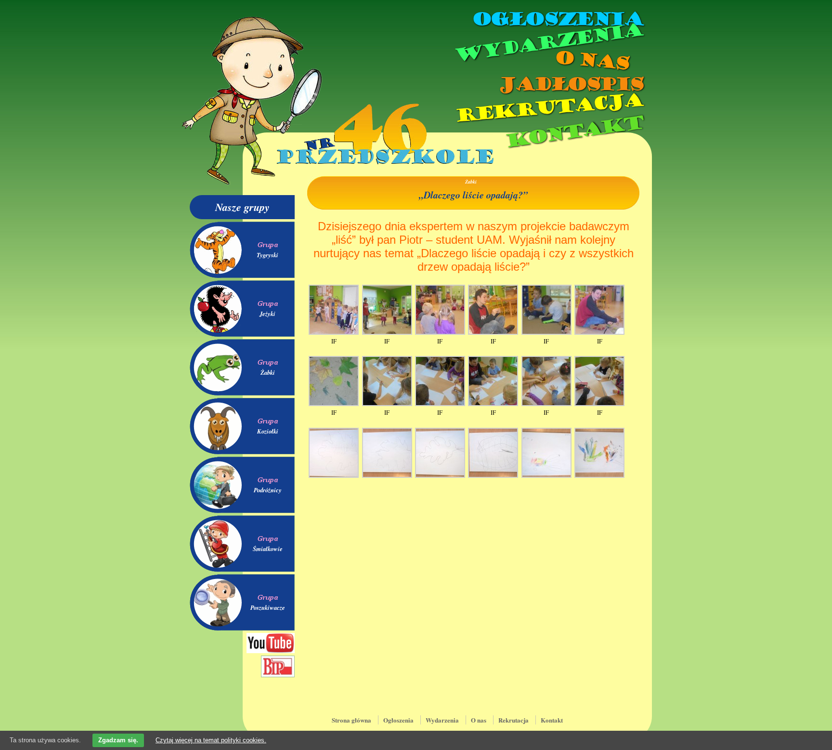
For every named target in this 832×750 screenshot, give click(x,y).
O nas (591, 60)
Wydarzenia (548, 43)
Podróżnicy (268, 490)
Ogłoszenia (557, 19)
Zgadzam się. (118, 740)
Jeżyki (267, 313)
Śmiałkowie (268, 548)
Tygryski (267, 254)
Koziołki (267, 431)
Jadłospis (570, 84)
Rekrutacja (548, 108)
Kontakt (573, 131)
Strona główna (351, 719)
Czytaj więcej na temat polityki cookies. (211, 740)
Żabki (267, 372)
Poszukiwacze (267, 607)
